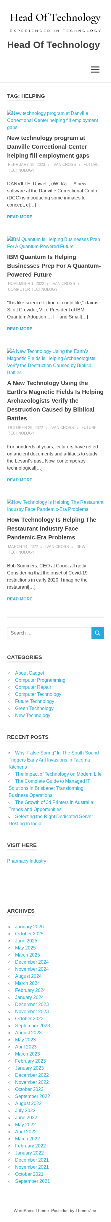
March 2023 (27, 1053)
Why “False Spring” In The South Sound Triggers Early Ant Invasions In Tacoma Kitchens (54, 759)
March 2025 (27, 954)
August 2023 (28, 1032)
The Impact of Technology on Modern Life (58, 774)
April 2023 (26, 1046)
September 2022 (32, 1096)
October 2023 (29, 1018)
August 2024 (28, 976)
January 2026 (29, 926)
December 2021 (32, 1159)
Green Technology (34, 708)
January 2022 (29, 1152)
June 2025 (26, 940)
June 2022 (26, 1117)
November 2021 (32, 1167)
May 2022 (25, 1124)
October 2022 (29, 1089)
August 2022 (28, 1103)
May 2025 (25, 947)
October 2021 (29, 1174)
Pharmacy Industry (26, 860)
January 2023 (29, 1068)
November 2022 (32, 1082)
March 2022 (27, 1138)
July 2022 (25, 1110)
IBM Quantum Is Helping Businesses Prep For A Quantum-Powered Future (54, 266)
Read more (19, 216)
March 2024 (27, 983)
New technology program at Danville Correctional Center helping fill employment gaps (48, 147)
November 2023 (32, 1011)
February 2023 (30, 1061)
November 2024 (32, 969)
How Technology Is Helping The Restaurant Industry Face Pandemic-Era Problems (51, 528)
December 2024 (32, 962)
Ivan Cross (64, 164)
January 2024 (29, 997)
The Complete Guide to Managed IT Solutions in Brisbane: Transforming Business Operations (49, 788)
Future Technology (34, 701)
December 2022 (32, 1075)
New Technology (32, 715)
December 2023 (32, 1004)
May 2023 (25, 1039)
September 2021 (32, 1181)
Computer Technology (33, 289)
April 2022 (26, 1131)
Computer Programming (40, 680)
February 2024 (30, 990)
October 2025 (29, 933)
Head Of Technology (53, 44)
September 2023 (32, 1025)
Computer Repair (33, 687)
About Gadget (29, 673)
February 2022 (30, 1145)
